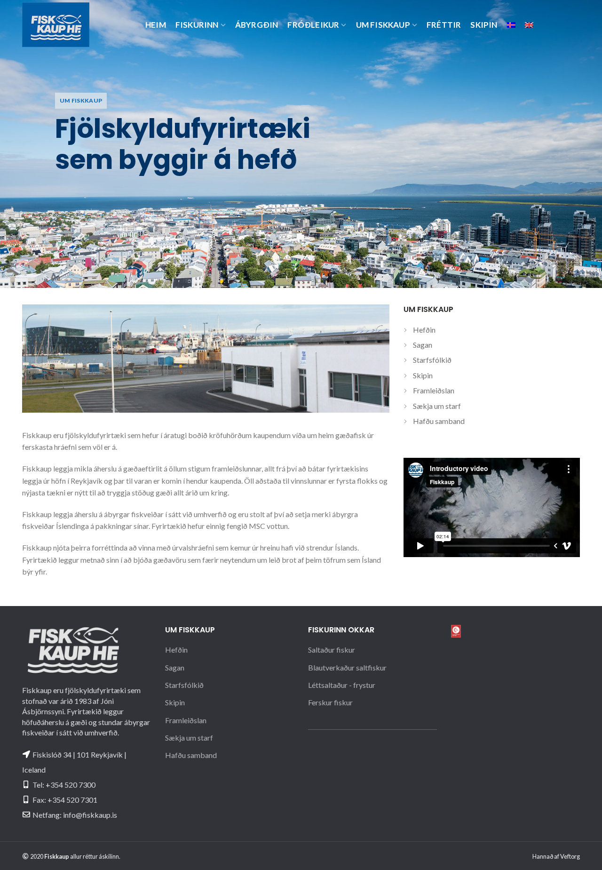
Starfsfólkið (432, 359)
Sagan (422, 344)
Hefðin (424, 329)
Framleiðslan (433, 390)
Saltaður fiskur (331, 649)
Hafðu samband (439, 420)
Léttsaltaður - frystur (341, 684)
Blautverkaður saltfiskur (347, 667)
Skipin (423, 375)
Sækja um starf (437, 405)
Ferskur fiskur (330, 702)
